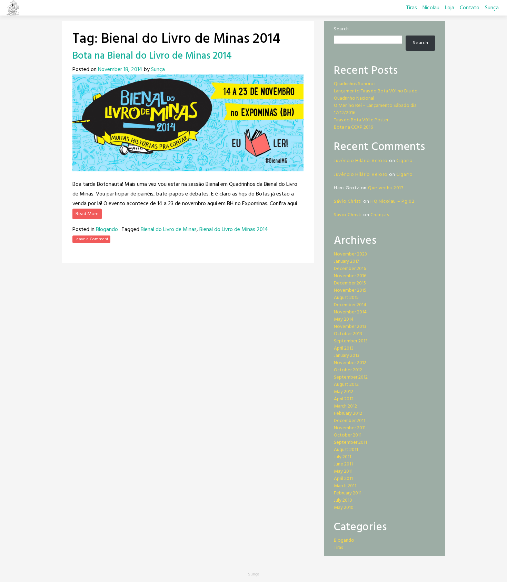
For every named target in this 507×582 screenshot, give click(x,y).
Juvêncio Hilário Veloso (361, 161)
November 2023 (350, 254)
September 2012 (351, 377)
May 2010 (344, 508)
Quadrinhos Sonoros (354, 84)
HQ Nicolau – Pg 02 (392, 201)
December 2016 (350, 269)
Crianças (379, 215)
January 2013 (346, 356)
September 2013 (351, 341)
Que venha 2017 (386, 188)
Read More (87, 214)
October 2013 (348, 334)
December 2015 (350, 283)
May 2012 (343, 392)
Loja (449, 7)
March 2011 (345, 486)
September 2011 (350, 442)
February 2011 (347, 493)
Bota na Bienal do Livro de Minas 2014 (152, 56)
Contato (469, 7)
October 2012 (348, 370)
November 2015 (350, 290)
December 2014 (350, 305)
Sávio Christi (348, 201)
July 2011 (342, 457)
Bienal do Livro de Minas (169, 229)
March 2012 (345, 406)
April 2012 (344, 399)
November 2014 (350, 312)
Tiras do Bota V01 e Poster (361, 120)
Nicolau (431, 7)
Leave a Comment (91, 239)
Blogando (107, 229)
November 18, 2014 (120, 69)
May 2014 (344, 319)
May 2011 (343, 471)
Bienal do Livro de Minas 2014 (233, 229)
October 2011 (347, 435)
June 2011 (343, 464)
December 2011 (349, 421)
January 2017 (346, 261)
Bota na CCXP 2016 (353, 127)
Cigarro (404, 161)
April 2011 (343, 479)
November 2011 (350, 428)
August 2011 (346, 450)
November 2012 (350, 363)
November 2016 (350, 276)
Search (341, 29)
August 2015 (346, 298)
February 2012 (348, 414)
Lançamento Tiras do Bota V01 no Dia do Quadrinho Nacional (376, 94)
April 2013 (344, 348)
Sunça (492, 7)
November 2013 (350, 327)
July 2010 (343, 500)
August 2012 (346, 385)
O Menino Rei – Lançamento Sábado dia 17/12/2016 (375, 109)
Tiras (411, 7)
